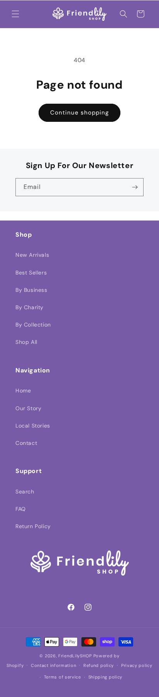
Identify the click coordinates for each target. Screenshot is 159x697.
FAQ (20, 508)
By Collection (33, 324)
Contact (26, 442)
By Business (31, 289)
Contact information (53, 665)
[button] (15, 13)
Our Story (28, 408)
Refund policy (98, 665)
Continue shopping (79, 112)
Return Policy (33, 526)
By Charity (29, 307)
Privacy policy (136, 665)
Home (23, 390)
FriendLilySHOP (75, 655)
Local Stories (32, 425)
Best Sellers (31, 272)
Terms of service (62, 677)
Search (24, 491)
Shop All (26, 341)
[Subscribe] (134, 187)
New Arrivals (32, 254)
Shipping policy (105, 677)
